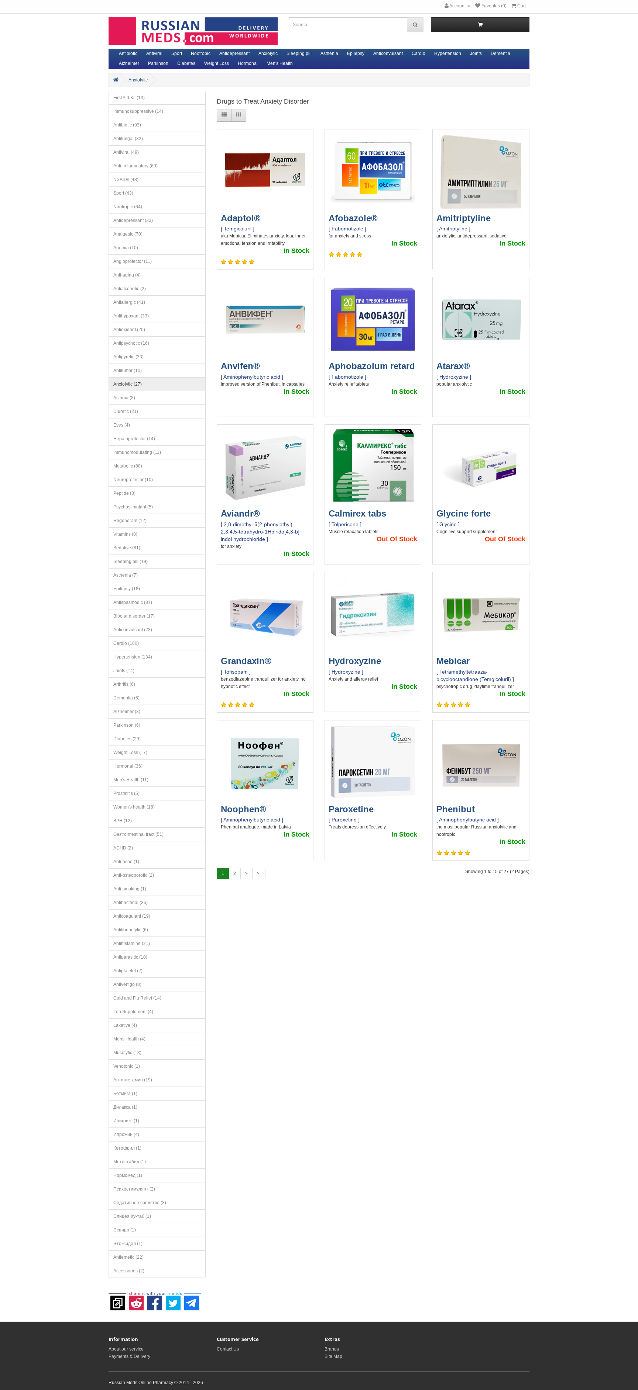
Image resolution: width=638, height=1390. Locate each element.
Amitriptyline (463, 218)
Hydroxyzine (355, 661)
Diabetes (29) (127, 738)
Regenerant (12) (130, 520)
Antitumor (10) (127, 370)
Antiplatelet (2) (128, 970)
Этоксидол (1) (128, 1243)
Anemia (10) (125, 247)
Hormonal (248, 63)
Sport (176, 53)
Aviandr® (240, 513)
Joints (476, 53)
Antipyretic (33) (128, 356)
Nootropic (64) (127, 206)
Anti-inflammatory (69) (135, 165)
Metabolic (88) (127, 466)
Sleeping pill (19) (130, 561)
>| (259, 873)
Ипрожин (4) (126, 1134)
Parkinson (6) (126, 725)
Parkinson (158, 63)
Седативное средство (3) (139, 1202)
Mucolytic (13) (127, 1052)
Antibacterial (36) (130, 902)
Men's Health (280, 63)
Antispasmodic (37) (132, 602)
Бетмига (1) (125, 1093)
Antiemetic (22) (128, 1257)
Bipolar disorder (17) (134, 616)
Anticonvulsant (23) (132, 629)
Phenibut (455, 809)
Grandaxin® (246, 661)
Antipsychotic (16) (131, 343)
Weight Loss (216, 63)
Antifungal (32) (128, 138)
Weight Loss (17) (130, 752)
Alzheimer (129, 63)
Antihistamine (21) (131, 943)
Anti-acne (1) (126, 861)
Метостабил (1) (129, 1161)
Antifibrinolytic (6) (130, 929)
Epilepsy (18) (126, 588)
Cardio (418, 53)
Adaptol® (241, 218)
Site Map (333, 1356)
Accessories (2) (128, 1270)
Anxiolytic (268, 53)
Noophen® (243, 809)
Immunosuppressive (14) (138, 111)
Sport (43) (123, 193)
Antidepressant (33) (133, 220)
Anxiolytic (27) (127, 384)
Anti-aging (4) (127, 275)
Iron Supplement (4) (133, 1011)
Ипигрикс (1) (126, 1120)
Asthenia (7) (125, 575)
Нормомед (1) (127, 1175)
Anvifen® (240, 366)
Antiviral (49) (126, 152)
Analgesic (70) (128, 234)
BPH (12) (122, 820)
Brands (332, 1349)
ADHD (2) (123, 848)
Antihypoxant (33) (131, 316)
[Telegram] (191, 1299)
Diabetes (186, 63)
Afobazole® (353, 218)
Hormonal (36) (128, 766)
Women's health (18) (134, 807)
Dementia (500, 53)
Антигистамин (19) (132, 1080)
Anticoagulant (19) (131, 916)
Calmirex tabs (357, 513)
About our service (126, 1349)
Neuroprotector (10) (133, 479)
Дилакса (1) (125, 1107)
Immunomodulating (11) (137, 452)
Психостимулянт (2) (134, 1189)
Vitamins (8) (125, 534)
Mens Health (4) (129, 1039)
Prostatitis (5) (126, 793)
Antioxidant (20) (129, 329)
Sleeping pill (299, 53)
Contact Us (228, 1349)
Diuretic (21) (125, 411)
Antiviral (154, 53)
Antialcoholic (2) (129, 288)
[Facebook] (154, 1299)
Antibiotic (128, 53)
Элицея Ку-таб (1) (132, 1216)
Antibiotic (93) (127, 125)
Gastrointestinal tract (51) (138, 834)
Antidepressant (234, 53)
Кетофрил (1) (127, 1148)
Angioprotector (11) (132, 261)
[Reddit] (136, 1299)
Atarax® (453, 366)
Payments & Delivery (129, 1356)
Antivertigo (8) (127, 984)
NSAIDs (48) (125, 179)
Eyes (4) (121, 425)
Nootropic (200, 53)
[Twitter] (173, 1299)
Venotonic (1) (126, 1066)
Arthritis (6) (124, 684)
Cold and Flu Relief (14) (137, 998)
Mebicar (453, 661)
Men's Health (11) (130, 779)
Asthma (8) (124, 397)
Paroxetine (351, 809)
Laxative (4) (125, 1025)
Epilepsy (355, 53)
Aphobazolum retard (372, 366)
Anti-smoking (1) (129, 889)
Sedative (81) (126, 547)
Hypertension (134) (132, 657)
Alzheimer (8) (126, 711)
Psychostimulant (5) (133, 507)
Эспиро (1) (124, 1230)
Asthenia (329, 53)
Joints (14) (123, 670)
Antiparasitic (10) (130, 957)
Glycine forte (463, 513)
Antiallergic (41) (129, 302)
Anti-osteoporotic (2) (133, 875)
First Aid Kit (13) (129, 97)
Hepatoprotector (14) (134, 438)
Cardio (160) (126, 643)
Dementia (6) (126, 698)
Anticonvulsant (388, 53)
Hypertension (447, 53)
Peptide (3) (124, 493)
